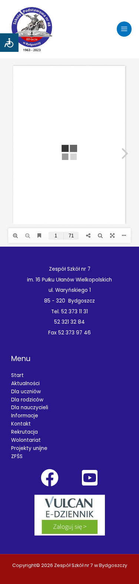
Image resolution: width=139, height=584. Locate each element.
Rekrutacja (24, 432)
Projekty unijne (29, 448)
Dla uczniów (26, 391)
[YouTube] (89, 477)
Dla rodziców (27, 399)
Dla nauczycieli (29, 407)
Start (17, 375)
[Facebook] (49, 477)
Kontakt (21, 423)
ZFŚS (17, 456)
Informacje (24, 415)
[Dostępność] (9, 42)
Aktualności (25, 383)
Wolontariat (26, 440)
